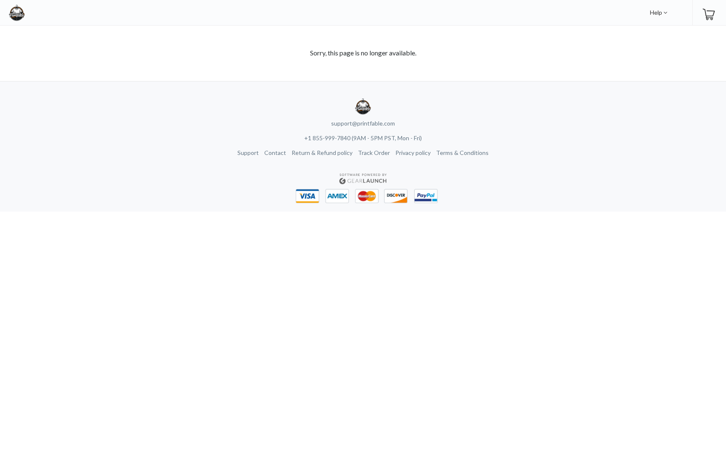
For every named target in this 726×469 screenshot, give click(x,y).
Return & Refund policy (322, 152)
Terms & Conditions (462, 152)
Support (248, 152)
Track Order (374, 152)
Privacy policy (413, 152)
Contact (275, 152)
